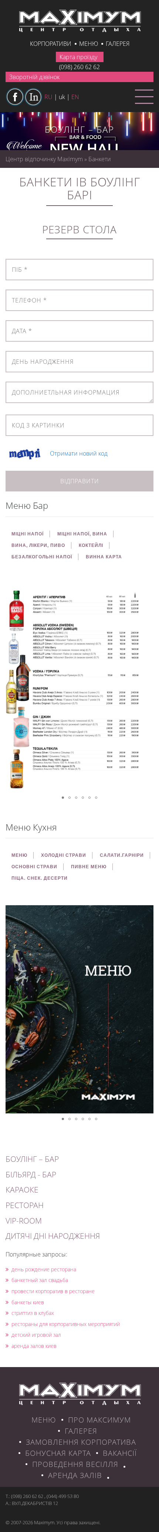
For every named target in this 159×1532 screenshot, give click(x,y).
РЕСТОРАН (25, 1205)
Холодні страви (63, 855)
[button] (147, 590)
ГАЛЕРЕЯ (81, 1431)
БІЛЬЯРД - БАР (31, 1174)
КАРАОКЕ (22, 1189)
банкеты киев (27, 1302)
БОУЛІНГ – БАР (32, 1159)
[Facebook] (15, 97)
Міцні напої (27, 534)
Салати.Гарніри (122, 855)
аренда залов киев (34, 1345)
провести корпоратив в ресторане (53, 1291)
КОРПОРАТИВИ (50, 44)
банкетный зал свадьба (39, 1280)
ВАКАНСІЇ (120, 1453)
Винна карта (104, 556)
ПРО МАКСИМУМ (99, 1420)
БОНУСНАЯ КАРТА (58, 1453)
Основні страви (34, 866)
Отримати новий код (79, 454)
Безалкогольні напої (41, 556)
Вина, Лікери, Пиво (38, 545)
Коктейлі (91, 545)
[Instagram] (33, 97)
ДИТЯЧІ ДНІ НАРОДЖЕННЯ (53, 1236)
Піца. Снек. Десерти (39, 878)
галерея (117, 44)
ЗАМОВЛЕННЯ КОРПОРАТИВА (81, 1442)
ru (48, 97)
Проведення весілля (75, 1464)
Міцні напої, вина (82, 534)
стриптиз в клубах (32, 1312)
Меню (88, 44)
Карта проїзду (78, 57)
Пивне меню (88, 866)
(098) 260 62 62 (79, 67)
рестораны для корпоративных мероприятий (65, 1324)
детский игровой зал (36, 1334)
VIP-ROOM (24, 1220)
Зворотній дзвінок (34, 77)
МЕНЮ (19, 855)
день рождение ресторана (43, 1269)
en (75, 97)
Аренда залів (75, 1475)
